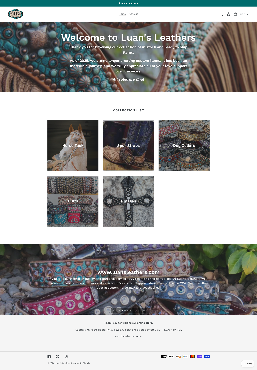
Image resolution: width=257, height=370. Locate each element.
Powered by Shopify (80, 363)
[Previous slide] (114, 310)
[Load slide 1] (120, 311)
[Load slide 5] (130, 311)
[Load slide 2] (122, 311)
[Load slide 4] (128, 311)
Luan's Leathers (62, 363)
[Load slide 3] (125, 311)
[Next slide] (136, 310)
